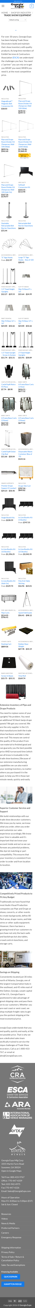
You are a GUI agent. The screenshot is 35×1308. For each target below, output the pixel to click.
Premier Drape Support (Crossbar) (8, 487)
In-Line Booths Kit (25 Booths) (25, 550)
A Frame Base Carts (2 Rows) (9, 419)
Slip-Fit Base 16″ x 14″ (8, 322)
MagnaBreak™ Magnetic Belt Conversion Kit (7, 103)
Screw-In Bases (7, 676)
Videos (4, 1218)
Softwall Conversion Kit (24, 186)
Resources (6, 1214)
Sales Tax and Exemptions (13, 1265)
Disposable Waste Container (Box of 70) (25, 453)
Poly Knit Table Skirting (24, 582)
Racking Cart (6, 644)
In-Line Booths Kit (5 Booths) (25, 518)
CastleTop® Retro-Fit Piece (8, 385)
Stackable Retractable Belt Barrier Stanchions (8, 225)
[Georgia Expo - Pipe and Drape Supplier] (17, 6)
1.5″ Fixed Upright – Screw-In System (8, 354)
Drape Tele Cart (24, 486)
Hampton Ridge (13, 1284)
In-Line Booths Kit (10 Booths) (8, 550)
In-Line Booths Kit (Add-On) (8, 582)
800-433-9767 (18, 1)
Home (4, 12)
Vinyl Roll (22, 676)
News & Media (8, 1223)
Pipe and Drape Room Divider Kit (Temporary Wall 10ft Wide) (25, 104)
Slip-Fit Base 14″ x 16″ (25, 322)
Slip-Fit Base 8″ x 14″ (24, 290)
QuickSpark (11, 1276)
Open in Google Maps (11, 1170)
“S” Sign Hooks (7, 257)
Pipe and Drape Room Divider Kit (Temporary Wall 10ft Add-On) (8, 188)
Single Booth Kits (8, 517)
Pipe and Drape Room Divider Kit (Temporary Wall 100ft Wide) (25, 143)
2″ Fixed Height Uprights (24, 354)
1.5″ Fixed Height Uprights (8, 290)
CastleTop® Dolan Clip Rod (8, 452)
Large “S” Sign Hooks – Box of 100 (26, 258)
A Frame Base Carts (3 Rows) (26, 419)
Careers (5, 1232)
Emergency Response (11, 1237)
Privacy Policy (7, 1252)
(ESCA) (15, 57)
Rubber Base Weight (23, 645)
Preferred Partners (10, 1228)
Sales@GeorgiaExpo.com (19, 1191)
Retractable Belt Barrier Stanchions (25, 224)
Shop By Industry (21, 12)
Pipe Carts (5, 613)
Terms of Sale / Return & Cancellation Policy (12, 1258)
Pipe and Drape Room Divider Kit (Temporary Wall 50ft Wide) (8, 143)
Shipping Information (11, 1247)
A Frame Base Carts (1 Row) (26, 385)
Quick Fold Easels (25, 613)
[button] (3, 6)
